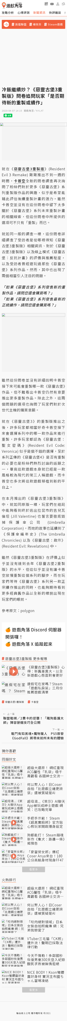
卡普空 (35, 702)
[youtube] (52, 4)
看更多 (33, 869)
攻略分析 (8, 12)
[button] (63, 4)
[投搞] (46, 4)
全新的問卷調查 (40, 180)
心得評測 (24, 12)
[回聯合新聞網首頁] (4, 5)
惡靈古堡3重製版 (14, 702)
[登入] (57, 4)
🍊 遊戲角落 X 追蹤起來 (29, 644)
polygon (28, 610)
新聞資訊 (39, 12)
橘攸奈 (37, 24)
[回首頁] (12, 5)
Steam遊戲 (55, 24)
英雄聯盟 (21, 24)
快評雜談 (55, 12)
